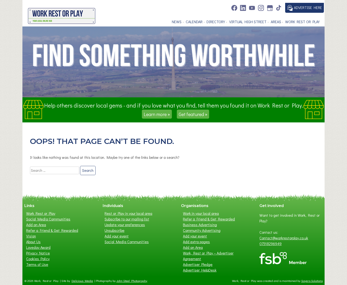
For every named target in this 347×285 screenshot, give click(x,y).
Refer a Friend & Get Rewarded (52, 230)
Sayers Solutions (312, 281)
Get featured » (193, 114)
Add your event (117, 235)
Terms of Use (37, 264)
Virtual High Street (248, 21)
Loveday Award (38, 247)
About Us (33, 241)
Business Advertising (200, 224)
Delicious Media (82, 281)
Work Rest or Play (302, 21)
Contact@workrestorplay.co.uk (283, 237)
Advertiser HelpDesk (199, 270)
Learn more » (157, 114)
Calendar (194, 21)
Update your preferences (125, 224)
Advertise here (307, 7)
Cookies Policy (38, 258)
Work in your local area (201, 213)
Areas (276, 21)
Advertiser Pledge (197, 264)
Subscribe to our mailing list (127, 218)
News (177, 21)
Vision (31, 235)
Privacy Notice (38, 252)
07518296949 (270, 243)
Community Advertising (201, 230)
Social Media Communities (48, 218)
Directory (216, 21)
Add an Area (36, 224)
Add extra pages (196, 241)
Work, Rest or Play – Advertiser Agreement (208, 255)
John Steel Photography (131, 281)
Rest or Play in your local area (128, 213)
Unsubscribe (114, 230)
